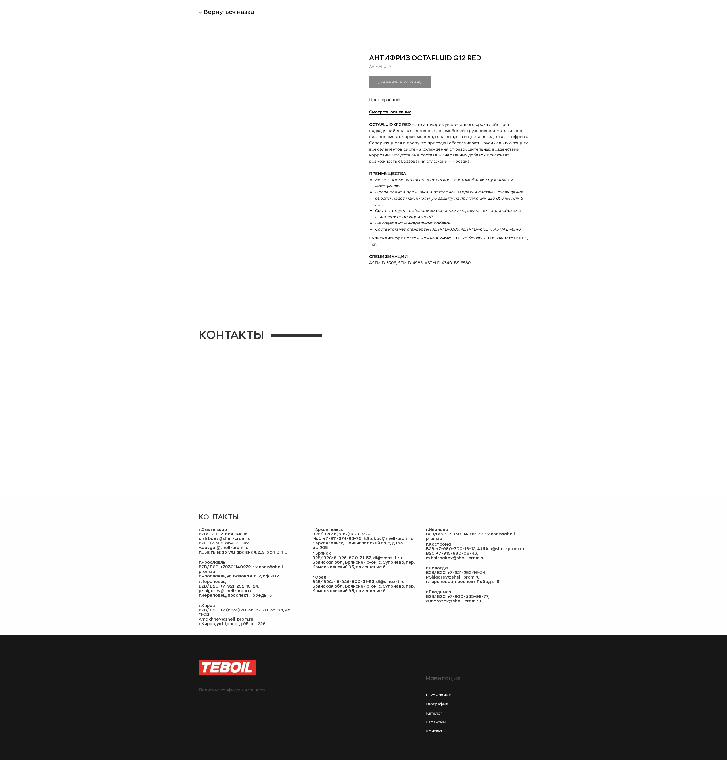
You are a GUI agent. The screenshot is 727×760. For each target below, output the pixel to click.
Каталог (434, 713)
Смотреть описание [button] (390, 111)
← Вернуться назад (226, 12)
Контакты (436, 731)
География (437, 704)
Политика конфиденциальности (233, 689)
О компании (439, 695)
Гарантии (436, 721)
